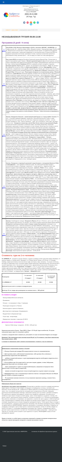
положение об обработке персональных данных (44, 431)
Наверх (4, 445)
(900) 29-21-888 (31, 14)
